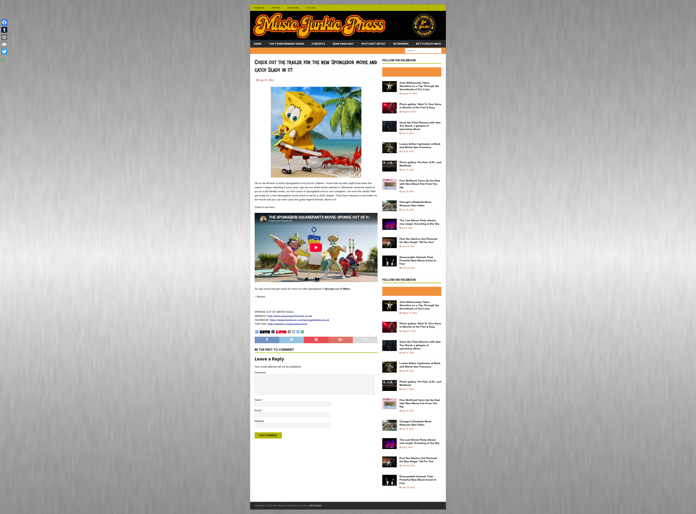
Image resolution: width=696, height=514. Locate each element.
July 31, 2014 (266, 80)
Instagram (293, 7)
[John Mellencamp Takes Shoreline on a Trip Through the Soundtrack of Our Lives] (389, 86)
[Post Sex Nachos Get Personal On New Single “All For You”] (389, 242)
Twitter (276, 7)
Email (258, 410)
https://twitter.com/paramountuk (287, 324)
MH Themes (316, 505)
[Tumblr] (4, 29)
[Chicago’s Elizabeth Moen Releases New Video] (389, 205)
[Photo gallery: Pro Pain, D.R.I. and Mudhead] (389, 166)
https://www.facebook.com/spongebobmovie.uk (299, 320)
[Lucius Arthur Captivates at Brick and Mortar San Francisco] (389, 147)
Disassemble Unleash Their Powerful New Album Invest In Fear (417, 260)
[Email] (4, 44)
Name (258, 399)
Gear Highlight (343, 43)
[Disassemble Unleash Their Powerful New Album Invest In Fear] (389, 261)
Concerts (318, 43)
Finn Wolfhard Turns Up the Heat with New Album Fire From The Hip (419, 184)
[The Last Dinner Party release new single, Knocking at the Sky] (389, 224)
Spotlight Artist (373, 43)
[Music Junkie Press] (348, 38)
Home (257, 43)
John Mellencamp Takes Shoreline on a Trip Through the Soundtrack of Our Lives (419, 86)
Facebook (259, 7)
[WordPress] (4, 37)
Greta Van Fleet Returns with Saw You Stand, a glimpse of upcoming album (420, 125)
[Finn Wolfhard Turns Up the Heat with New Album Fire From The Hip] (389, 184)
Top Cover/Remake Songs (286, 43)
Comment (260, 372)
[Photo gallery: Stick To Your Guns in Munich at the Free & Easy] (389, 108)
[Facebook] (4, 22)
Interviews (401, 43)
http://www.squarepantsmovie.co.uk (289, 316)
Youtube (311, 7)
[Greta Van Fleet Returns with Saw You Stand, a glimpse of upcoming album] (389, 126)
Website (259, 421)
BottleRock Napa (428, 43)
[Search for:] (423, 50)
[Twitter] (4, 51)
